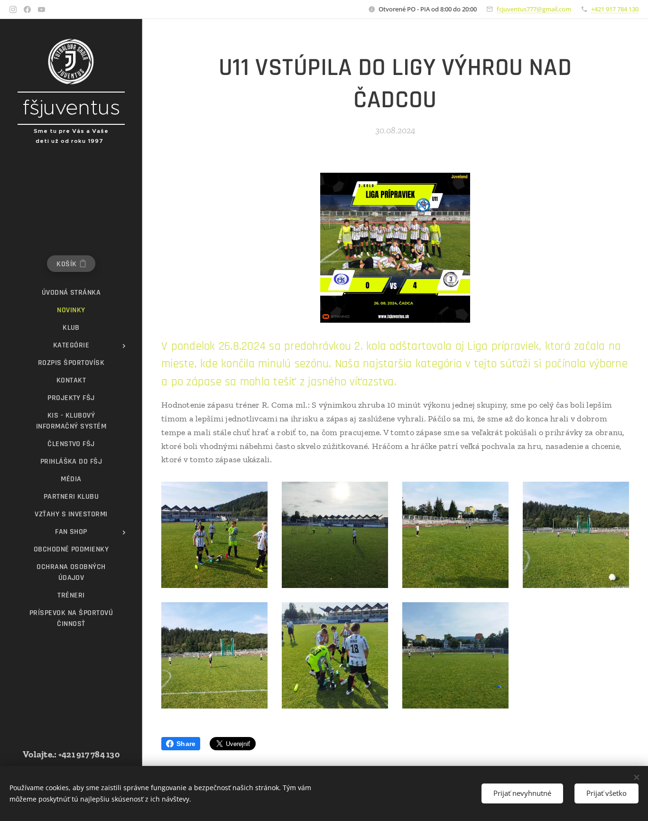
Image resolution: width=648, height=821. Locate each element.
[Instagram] (13, 9)
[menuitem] (71, 292)
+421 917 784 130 (615, 9)
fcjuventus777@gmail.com (534, 9)
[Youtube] (41, 9)
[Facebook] (27, 9)
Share (185, 743)
